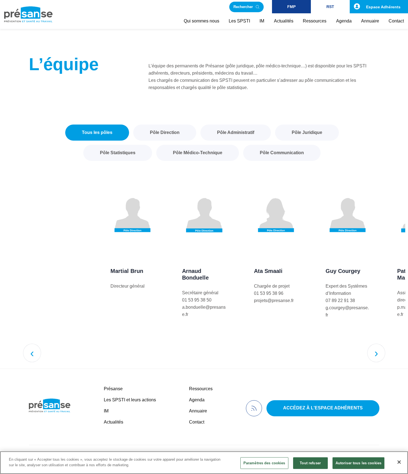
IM (106, 411)
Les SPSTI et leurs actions (130, 399)
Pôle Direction (165, 132)
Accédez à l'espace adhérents (323, 407)
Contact (196, 422)
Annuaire (198, 411)
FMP (291, 6)
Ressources (201, 388)
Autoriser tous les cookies (358, 463)
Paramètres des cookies (264, 463)
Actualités (113, 422)
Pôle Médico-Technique (197, 152)
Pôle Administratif (235, 132)
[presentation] (32, 353)
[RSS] (254, 408)
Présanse (113, 388)
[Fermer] (399, 462)
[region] (204, 462)
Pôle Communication (282, 152)
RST (330, 6)
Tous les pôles (97, 132)
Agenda (197, 399)
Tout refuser (310, 463)
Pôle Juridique (307, 132)
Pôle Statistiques (117, 152)
